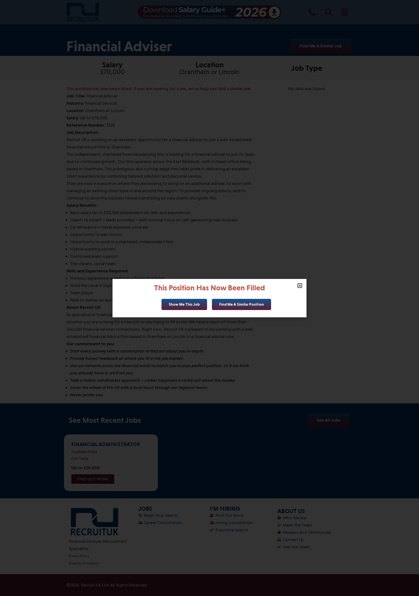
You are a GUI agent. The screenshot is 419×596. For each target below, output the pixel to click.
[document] (209, 298)
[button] (300, 285)
